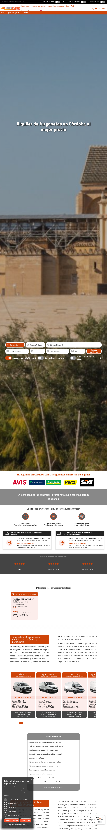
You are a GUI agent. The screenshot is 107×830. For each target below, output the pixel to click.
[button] (17, 825)
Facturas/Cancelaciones (29, 10)
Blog (67, 6)
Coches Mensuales (38, 6)
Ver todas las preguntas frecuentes (53, 787)
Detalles (6, 795)
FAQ (72, 6)
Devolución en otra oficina (54, 358)
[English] (41, 10)
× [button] (31, 779)
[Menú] (103, 816)
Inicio (2, 12)
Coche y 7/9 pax (36, 344)
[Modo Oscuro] (102, 2)
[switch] (100, 822)
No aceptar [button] (26, 820)
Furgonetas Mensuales (56, 6)
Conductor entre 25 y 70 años (23, 358)
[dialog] (17, 802)
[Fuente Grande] (57, 2)
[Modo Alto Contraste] (83, 2)
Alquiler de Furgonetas (13, 12)
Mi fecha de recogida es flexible (85, 358)
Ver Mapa (16, 607)
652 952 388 (100, 8)
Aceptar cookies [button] (12, 820)
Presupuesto (25, 6)
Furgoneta (14, 344)
